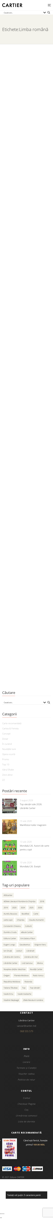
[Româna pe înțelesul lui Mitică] (26, 390)
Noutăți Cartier (36, 969)
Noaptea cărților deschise (14, 969)
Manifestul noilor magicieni (33, 824)
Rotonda (28, 981)
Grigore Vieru (40, 944)
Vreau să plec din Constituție (24, 567)
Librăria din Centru (12, 957)
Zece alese (7, 774)
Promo (5, 759)
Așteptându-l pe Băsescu (21, 334)
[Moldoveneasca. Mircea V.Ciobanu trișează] (26, 66)
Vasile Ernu (8, 994)
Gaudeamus (25, 944)
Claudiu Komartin (36, 920)
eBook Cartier (27, 932)
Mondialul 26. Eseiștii (30, 866)
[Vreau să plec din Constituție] (26, 541)
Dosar (5, 738)
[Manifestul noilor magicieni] (9, 826)
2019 (6, 907)
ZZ (3, 779)
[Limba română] (26, 627)
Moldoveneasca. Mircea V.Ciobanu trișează (20, 94)
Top (23, 987)
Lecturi (19, 950)
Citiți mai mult (11, 127)
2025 (31, 907)
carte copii (8, 920)
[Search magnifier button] (49, 12)
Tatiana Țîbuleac (11, 987)
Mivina (40, 963)
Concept (6, 733)
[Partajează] (2, 1213)
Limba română (13, 653)
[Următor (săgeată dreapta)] (1, 1217)
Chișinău (20, 920)
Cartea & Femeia (10, 728)
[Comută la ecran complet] (1, 1213)
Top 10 (5, 764)
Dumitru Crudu (10, 932)
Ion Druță (8, 950)
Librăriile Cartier (10, 963)
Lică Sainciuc (27, 963)
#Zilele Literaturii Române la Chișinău (19, 901)
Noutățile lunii (9, 749)
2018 (42, 901)
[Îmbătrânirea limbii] (26, 472)
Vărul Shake (8, 769)
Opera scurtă (8, 754)
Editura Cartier (10, 938)
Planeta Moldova (21, 975)
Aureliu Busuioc (10, 913)
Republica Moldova (12, 981)
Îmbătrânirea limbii (17, 498)
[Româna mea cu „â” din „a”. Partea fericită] (26, 152)
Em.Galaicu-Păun (27, 938)
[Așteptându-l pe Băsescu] (26, 308)
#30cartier (8, 895)
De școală (9, 261)
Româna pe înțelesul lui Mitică (25, 416)
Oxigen (7, 975)
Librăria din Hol (31, 957)
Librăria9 (30, 950)
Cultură (28, 926)
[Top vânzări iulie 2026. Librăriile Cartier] (9, 806)
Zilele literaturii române (33, 1000)
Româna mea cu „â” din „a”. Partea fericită (23, 181)
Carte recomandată (11, 723)
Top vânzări (35, 987)
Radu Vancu (38, 975)
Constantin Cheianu (12, 926)
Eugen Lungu (9, 944)
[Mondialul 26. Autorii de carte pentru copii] (9, 847)
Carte (36, 913)
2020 (14, 907)
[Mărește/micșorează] (0, 1213)
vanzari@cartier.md (26, 1025)
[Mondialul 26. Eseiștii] (9, 868)
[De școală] (26, 235)
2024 (23, 907)
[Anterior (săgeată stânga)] (0, 1217)
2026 (40, 907)
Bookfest (25, 913)
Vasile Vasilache (24, 994)
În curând (7, 743)
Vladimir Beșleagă (11, 1000)
